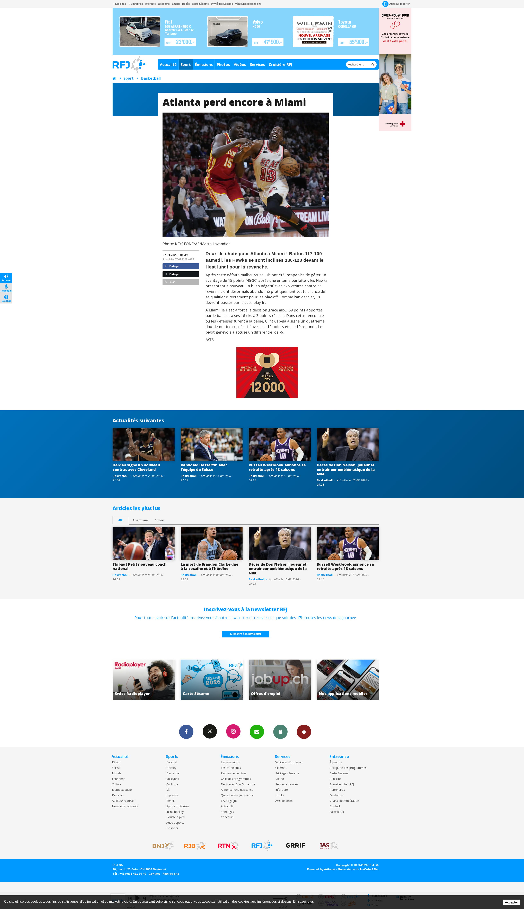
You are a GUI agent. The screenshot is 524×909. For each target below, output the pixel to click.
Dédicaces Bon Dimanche (238, 784)
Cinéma (280, 768)
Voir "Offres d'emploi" (144, 680)
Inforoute (150, 3)
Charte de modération (344, 801)
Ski (168, 790)
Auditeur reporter (123, 801)
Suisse (116, 768)
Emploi (176, 3)
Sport (186, 64)
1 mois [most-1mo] (160, 520)
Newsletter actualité (125, 806)
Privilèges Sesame (287, 773)
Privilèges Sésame (222, 3)
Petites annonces (286, 784)
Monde (116, 773)
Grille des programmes (236, 779)
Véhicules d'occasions (248, 3)
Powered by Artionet (321, 869)
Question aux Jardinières (237, 795)
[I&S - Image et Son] (329, 845)
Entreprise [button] (136, 3)
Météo (279, 779)
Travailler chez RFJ (342, 784)
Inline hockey (175, 812)
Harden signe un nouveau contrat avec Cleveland (136, 467)
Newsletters (257, 732)
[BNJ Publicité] (161, 845)
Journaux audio (122, 790)
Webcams (164, 3)
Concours (227, 817)
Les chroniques (231, 768)
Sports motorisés (177, 806)
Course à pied (175, 817)
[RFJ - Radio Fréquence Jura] (262, 845)
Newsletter (337, 812)
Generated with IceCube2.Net (358, 869)
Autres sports (175, 822)
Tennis (170, 801)
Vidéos (240, 64)
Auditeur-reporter (399, 3)
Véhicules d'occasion (289, 762)
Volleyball (172, 779)
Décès (186, 3)
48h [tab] (120, 520)
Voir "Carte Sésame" (348, 680)
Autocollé (227, 806)
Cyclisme (172, 784)
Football (171, 762)
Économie (118, 779)
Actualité (168, 64)
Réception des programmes (348, 768)
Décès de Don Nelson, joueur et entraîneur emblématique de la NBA (346, 469)
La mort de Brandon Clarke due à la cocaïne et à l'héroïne (209, 566)
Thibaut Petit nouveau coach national (139, 566)
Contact (335, 806)
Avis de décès (284, 801)
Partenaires (337, 790)
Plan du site (171, 873)
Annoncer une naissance (237, 790)
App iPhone (280, 732)
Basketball (151, 78)
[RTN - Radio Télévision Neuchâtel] (228, 845)
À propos (336, 762)
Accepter (511, 902)
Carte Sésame (200, 3)
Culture (116, 784)
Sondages (227, 812)
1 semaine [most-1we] (140, 520)
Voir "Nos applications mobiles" (212, 680)
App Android (304, 732)
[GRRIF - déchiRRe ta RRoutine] (295, 845)
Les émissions (230, 762)
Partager (174, 266)
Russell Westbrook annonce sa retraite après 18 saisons (277, 467)
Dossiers (118, 795)
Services (257, 64)
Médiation (336, 795)
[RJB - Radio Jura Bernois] (195, 845)
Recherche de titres (233, 773)
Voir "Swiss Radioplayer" (280, 680)
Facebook (186, 732)
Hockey (171, 768)
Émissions (204, 64)
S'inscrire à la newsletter (245, 633)
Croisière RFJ (280, 64)
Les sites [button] (120, 3)
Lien (172, 281)
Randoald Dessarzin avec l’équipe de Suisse (204, 467)
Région (116, 762)
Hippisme (172, 795)
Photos (223, 64)
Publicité (335, 779)
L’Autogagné (229, 801)
